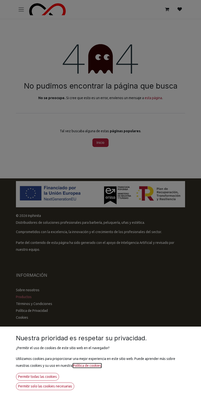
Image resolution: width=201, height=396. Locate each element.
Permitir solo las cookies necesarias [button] (45, 386)
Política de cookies (87, 366)
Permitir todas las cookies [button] (37, 377)
